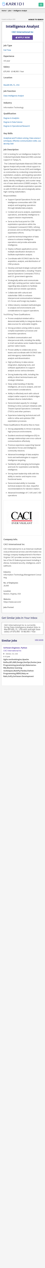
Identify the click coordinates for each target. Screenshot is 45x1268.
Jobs (9, 11)
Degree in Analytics (11, 118)
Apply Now (23, 37)
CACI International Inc (22, 32)
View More (39, 640)
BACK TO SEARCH (36, 19)
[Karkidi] (13, 4)
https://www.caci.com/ (12, 602)
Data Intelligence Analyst (13, 95)
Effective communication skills (25, 141)
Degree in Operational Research (16, 126)
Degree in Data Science (12, 122)
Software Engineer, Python (15, 648)
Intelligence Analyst (20, 11)
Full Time (7, 50)
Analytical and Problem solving (16, 138)
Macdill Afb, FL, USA (11, 85)
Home (4, 11)
